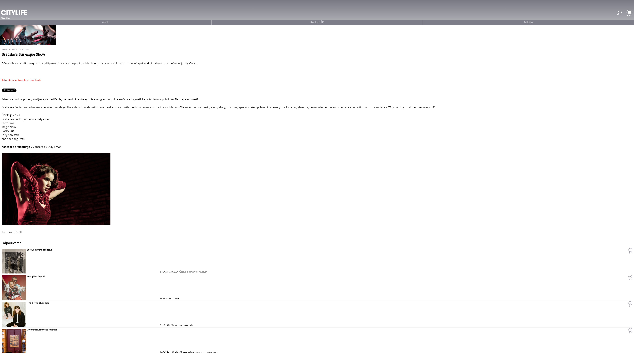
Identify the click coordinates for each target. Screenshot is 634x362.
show (5, 49)
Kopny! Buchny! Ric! (36, 276)
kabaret (13, 49)
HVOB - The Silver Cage (38, 302)
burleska (24, 49)
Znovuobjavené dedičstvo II (40, 249)
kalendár (317, 22)
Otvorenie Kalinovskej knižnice (42, 329)
